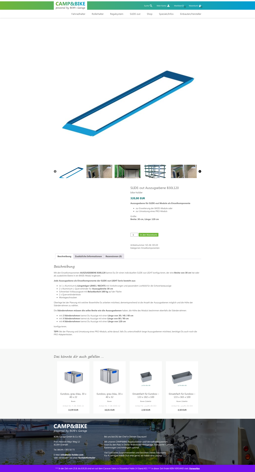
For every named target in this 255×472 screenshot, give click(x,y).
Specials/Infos (166, 13)
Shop (149, 13)
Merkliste (179, 6)
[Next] (200, 171)
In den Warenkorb (148, 234)
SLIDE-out (135, 13)
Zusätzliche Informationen (88, 256)
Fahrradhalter (78, 13)
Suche (146, 6)
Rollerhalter (98, 13)
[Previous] (55, 171)
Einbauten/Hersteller (190, 13)
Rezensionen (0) (114, 256)
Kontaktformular (86, 457)
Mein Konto (161, 6)
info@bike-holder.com (72, 454)
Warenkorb (195, 6)
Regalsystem (116, 13)
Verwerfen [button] (194, 468)
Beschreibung (64, 256)
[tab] (64, 256)
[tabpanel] (73, 387)
